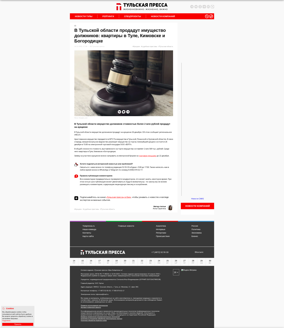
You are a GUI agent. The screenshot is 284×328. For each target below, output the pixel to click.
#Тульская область (165, 46)
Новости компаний (163, 16)
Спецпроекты (132, 16)
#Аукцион (136, 46)
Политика (195, 229)
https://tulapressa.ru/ (115, 270)
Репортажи (161, 233)
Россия (194, 226)
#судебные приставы (149, 46)
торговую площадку (147, 156)
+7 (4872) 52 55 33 (159, 252)
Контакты (87, 233)
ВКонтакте (199, 252)
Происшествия (163, 236)
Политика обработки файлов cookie (94, 320)
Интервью (160, 229)
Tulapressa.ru (89, 226)
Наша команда (89, 229)
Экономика (196, 233)
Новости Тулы (83, 16)
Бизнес (194, 236)
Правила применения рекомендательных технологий (100, 317)
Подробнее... (7, 320)
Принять (17, 324)
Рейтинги (108, 16)
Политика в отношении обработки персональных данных (101, 318)
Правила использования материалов (94, 305)
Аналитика (161, 226)
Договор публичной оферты (91, 307)
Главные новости (126, 226)
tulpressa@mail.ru (102, 294)
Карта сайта (88, 236)
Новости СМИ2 (197, 199)
